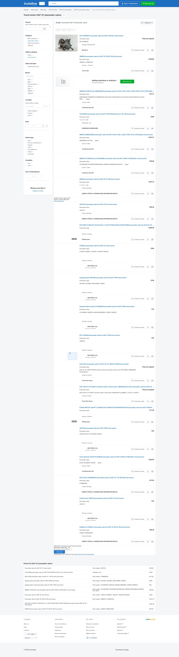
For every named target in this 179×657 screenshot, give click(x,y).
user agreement (89, 554)
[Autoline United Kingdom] (30, 3)
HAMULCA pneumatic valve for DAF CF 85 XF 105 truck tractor (43, 609)
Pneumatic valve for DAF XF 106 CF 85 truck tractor (40, 599)
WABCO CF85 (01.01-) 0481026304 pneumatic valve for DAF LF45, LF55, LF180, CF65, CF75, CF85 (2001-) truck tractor (121, 91)
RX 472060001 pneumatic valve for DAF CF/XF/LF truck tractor (101, 36)
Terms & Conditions (60, 624)
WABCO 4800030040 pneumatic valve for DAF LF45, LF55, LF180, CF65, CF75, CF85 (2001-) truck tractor (116, 134)
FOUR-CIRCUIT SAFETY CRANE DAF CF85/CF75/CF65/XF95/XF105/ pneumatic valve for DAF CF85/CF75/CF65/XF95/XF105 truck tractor (128, 407)
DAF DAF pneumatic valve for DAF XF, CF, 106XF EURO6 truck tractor (104, 364)
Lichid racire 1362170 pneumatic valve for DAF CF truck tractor (102, 498)
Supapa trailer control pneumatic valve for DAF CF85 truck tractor (44, 585)
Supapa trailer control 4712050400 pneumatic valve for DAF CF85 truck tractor (107, 306)
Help (25, 627)
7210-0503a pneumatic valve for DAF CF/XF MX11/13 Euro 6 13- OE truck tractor (107, 114)
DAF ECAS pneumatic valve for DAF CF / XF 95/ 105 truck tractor (44, 576)
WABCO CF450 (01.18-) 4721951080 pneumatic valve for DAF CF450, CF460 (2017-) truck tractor (113, 158)
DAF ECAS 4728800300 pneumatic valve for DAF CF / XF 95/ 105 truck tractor (107, 477)
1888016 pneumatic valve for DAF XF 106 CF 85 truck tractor (101, 56)
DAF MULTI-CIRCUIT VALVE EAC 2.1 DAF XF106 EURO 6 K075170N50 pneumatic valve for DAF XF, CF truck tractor (120, 225)
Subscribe (59, 552)
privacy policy (78, 554)
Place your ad (127, 81)
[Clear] (50, 26)
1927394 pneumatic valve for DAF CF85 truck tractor (98, 428)
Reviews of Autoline (60, 633)
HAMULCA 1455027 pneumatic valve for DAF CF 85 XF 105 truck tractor (105, 527)
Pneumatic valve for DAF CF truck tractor (37, 595)
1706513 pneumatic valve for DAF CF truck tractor (97, 246)
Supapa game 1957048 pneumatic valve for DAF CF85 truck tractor (103, 277)
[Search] (50, 3)
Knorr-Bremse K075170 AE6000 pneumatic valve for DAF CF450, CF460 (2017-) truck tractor (112, 457)
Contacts (26, 630)
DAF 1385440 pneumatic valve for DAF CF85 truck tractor (100, 335)
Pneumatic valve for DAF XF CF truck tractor (38, 568)
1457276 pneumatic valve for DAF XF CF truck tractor (98, 204)
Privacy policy (59, 627)
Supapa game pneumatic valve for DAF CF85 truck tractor (42, 580)
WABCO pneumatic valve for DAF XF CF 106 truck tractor (100, 179)
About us (26, 624)
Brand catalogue (60, 636)
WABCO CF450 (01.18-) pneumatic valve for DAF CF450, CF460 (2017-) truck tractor (50, 590)
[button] (148, 50)
